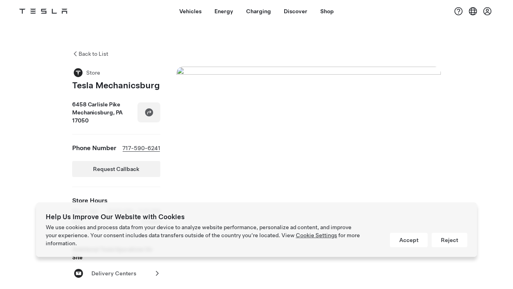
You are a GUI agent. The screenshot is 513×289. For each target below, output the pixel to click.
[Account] (487, 11)
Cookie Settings (316, 235)
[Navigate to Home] (43, 11)
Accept (408, 240)
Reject (449, 240)
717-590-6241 (141, 148)
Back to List (93, 54)
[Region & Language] (473, 11)
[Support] (458, 11)
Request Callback (116, 169)
